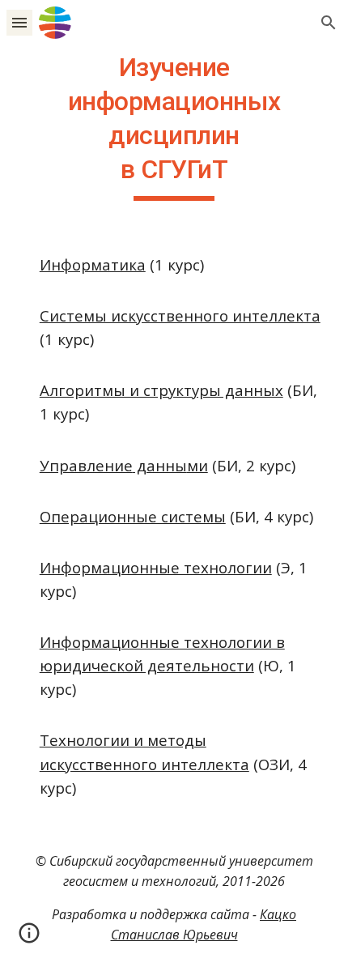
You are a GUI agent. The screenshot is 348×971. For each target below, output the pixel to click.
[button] (19, 22)
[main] (174, 125)
